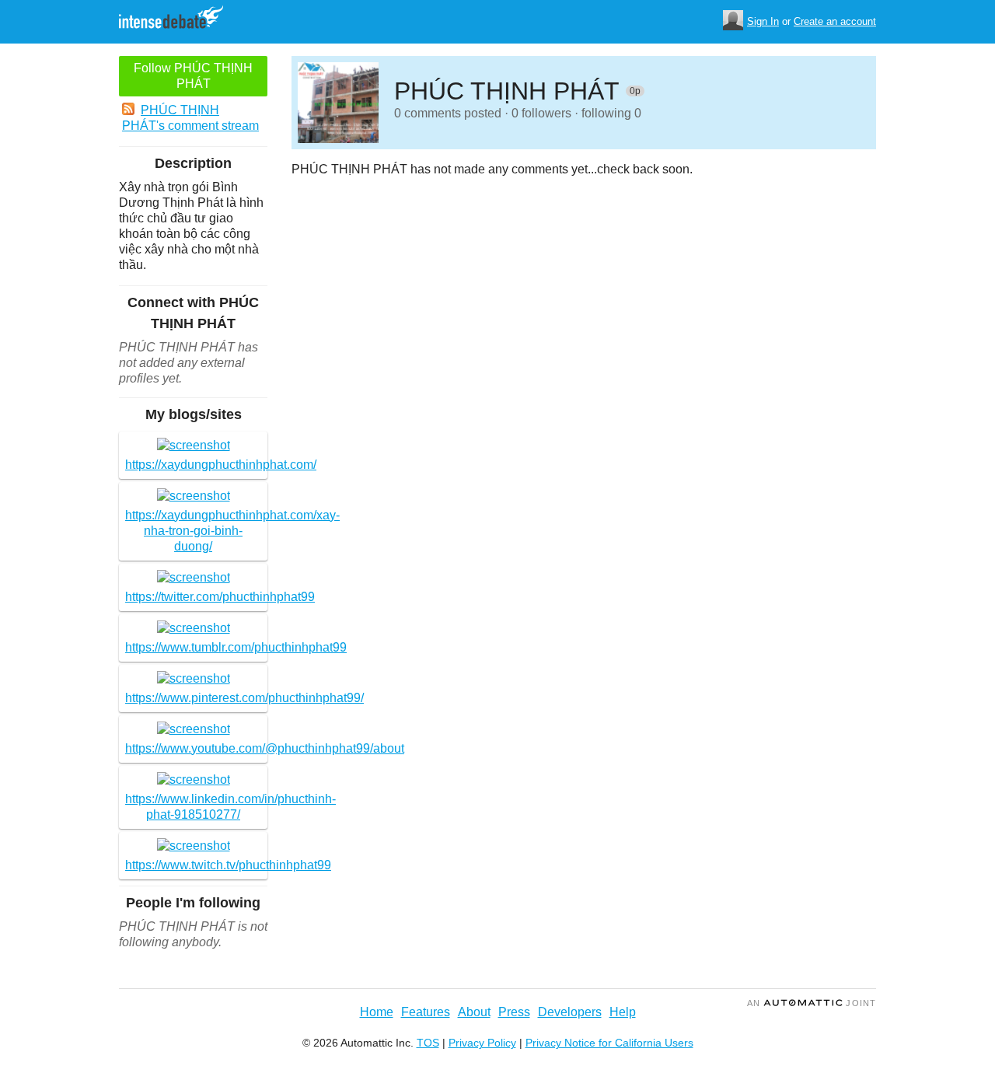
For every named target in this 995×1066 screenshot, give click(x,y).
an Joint (811, 1003)
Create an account (835, 21)
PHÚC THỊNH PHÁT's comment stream (190, 117)
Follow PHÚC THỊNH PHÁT (193, 75)
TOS (428, 1042)
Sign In (763, 21)
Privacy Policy (482, 1042)
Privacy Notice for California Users (609, 1042)
